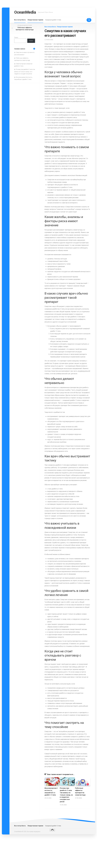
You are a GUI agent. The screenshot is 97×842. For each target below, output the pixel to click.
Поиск (16, 37)
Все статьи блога (20, 20)
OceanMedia (25, 12)
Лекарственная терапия (35, 20)
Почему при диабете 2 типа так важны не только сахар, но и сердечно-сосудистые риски (66, 795)
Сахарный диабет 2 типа (53, 20)
